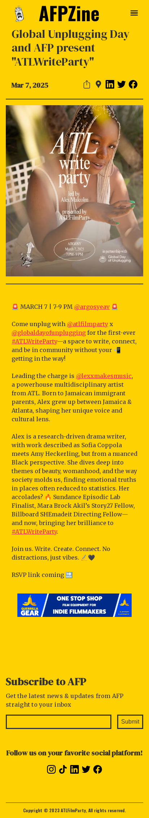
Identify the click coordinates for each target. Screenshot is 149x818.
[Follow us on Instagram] (51, 769)
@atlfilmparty (87, 324)
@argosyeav (92, 306)
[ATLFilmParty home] (22, 13)
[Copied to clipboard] (86, 84)
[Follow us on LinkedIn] (74, 769)
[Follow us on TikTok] (63, 769)
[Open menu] (134, 14)
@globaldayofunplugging (49, 332)
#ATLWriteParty (34, 341)
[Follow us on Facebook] (97, 769)
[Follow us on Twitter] (86, 769)
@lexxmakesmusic (104, 375)
